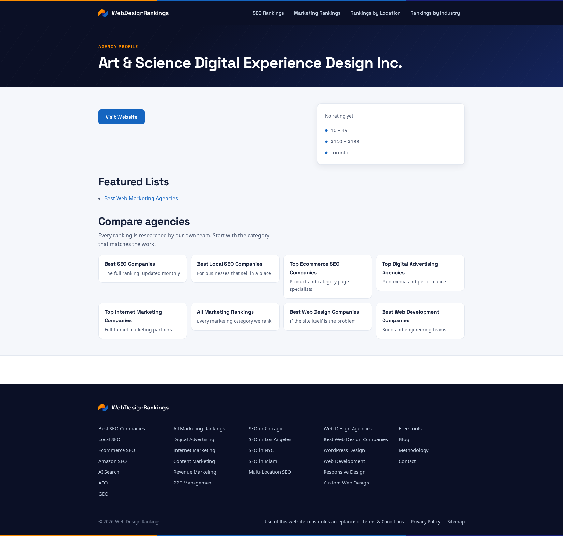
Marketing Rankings (317, 13)
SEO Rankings (268, 13)
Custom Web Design (346, 482)
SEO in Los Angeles (270, 439)
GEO (103, 493)
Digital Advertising (193, 439)
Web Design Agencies (348, 428)
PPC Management (193, 482)
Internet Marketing (194, 450)
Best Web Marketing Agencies (141, 198)
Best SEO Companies (121, 428)
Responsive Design (345, 472)
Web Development (344, 461)
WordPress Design (344, 450)
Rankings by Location (375, 13)
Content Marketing (194, 461)
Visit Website (122, 117)
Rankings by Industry (435, 13)
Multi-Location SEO (270, 472)
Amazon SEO (112, 461)
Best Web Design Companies (356, 439)
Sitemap (456, 521)
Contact (407, 461)
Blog (404, 439)
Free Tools (410, 428)
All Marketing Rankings (199, 428)
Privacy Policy (425, 521)
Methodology (414, 450)
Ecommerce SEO (116, 450)
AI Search (108, 472)
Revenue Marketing (194, 472)
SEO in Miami (264, 461)
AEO (103, 482)
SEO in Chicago (265, 428)
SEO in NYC (261, 450)
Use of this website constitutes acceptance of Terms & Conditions (334, 521)
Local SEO (109, 439)
